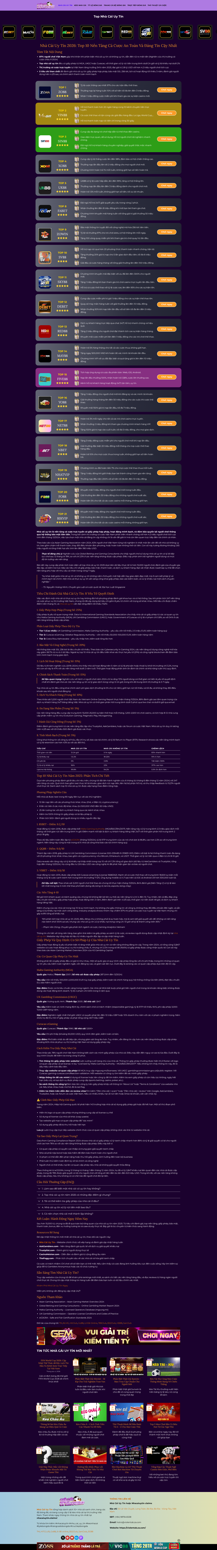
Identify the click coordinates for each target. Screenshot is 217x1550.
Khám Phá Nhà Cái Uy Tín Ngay (52, 1285)
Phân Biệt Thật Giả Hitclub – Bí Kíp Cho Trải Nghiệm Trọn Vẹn (90, 1380)
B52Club (111, 1323)
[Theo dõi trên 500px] (76, 1538)
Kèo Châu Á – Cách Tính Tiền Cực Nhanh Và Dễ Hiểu (90, 1425)
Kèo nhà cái (80, 5)
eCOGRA (75, 840)
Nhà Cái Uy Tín (47, 1242)
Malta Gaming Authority (93, 829)
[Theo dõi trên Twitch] (81, 1538)
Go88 (81, 1323)
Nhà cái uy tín (65, 5)
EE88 (90, 1531)
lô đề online (62, 1531)
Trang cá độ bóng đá (115, 5)
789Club (102, 1323)
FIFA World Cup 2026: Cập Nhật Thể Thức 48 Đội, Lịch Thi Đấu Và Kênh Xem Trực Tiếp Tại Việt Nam (53, 1364)
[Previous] (43, 1336)
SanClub (127, 1323)
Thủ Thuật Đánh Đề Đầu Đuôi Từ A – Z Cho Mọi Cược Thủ (127, 1425)
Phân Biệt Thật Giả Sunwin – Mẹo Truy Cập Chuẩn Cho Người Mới (127, 1382)
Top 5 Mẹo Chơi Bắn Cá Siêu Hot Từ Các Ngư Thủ (163, 1425)
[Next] (174, 1336)
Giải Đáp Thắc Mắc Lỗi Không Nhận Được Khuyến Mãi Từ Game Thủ (53, 1470)
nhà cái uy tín (66, 604)
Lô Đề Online (90, 1323)
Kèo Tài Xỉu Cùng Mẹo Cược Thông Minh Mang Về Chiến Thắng (163, 1382)
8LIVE (66, 1323)
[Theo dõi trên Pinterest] (67, 1538)
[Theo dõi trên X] (63, 1538)
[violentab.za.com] (46, 5)
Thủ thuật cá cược (157, 5)
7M (60, 1323)
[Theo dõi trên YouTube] (72, 1538)
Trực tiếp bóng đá (136, 5)
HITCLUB (45, 1531)
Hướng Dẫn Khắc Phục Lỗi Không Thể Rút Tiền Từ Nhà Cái (90, 1470)
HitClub (73, 1323)
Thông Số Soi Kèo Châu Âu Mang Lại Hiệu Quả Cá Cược (53, 1425)
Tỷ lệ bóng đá (95, 5)
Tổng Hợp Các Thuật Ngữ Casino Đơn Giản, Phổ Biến (164, 1468)
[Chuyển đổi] (39, 1189)
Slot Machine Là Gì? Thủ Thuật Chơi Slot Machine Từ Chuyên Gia (127, 1470)
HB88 (119, 1323)
